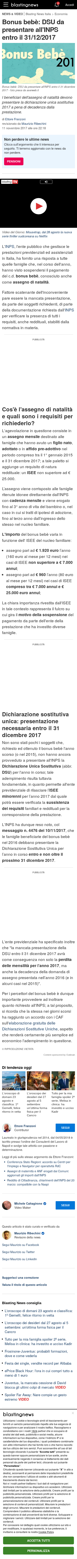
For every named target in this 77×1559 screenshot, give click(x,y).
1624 (34, 1431)
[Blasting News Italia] (24, 4)
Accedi (69, 5)
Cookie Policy (46, 1532)
